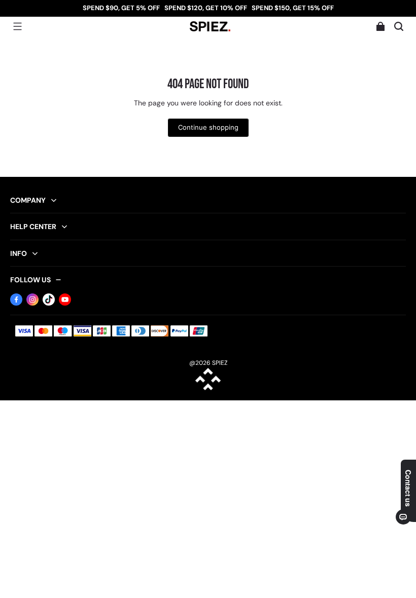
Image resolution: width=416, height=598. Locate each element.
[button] (17, 26)
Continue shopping (208, 127)
